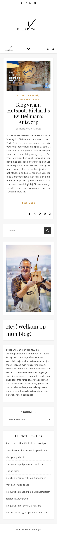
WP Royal (36, 529)
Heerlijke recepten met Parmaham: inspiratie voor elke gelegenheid (27, 450)
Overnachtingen (29, 99)
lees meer (28, 202)
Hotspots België (27, 95)
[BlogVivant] (9, 49)
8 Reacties (36, 128)
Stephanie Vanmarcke (18, 477)
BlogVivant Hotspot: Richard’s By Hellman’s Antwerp (28, 113)
